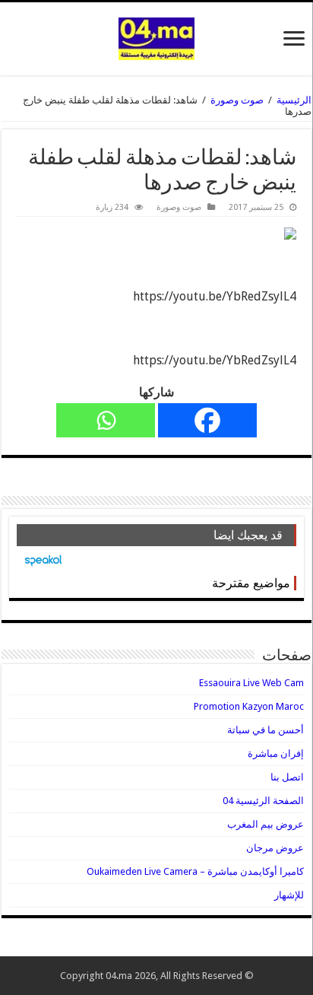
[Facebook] (207, 420)
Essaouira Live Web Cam (251, 682)
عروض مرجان (275, 848)
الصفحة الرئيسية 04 (263, 800)
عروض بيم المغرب (265, 824)
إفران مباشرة (276, 753)
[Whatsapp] (105, 420)
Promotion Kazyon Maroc (249, 706)
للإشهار (289, 895)
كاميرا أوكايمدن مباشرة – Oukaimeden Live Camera (195, 871)
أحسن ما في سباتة (265, 730)
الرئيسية (294, 100)
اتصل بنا (287, 777)
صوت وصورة (237, 100)
